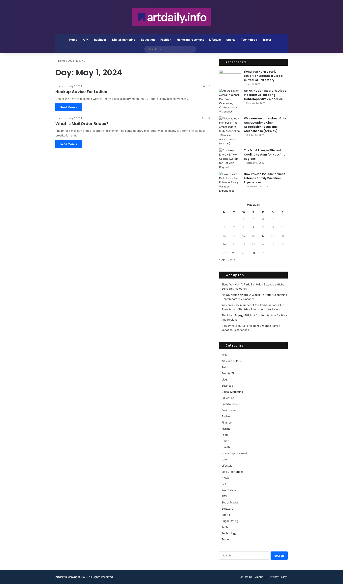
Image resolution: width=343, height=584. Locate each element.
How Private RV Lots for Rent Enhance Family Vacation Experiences (264, 178)
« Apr (222, 259)
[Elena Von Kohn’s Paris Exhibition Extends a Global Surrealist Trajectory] (230, 77)
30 (253, 253)
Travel (267, 39)
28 (233, 253)
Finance (227, 422)
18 (272, 235)
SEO (224, 496)
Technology (249, 39)
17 (263, 235)
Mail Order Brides (232, 471)
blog (224, 379)
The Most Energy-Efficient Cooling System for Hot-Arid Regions (264, 154)
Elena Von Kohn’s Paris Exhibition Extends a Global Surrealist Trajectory (263, 76)
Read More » (68, 107)
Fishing (226, 428)
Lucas (61, 86)
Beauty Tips (229, 373)
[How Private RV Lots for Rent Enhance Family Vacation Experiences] (230, 182)
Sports (230, 39)
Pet (224, 484)
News (225, 477)
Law (224, 459)
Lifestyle (215, 39)
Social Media (230, 502)
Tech (225, 527)
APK (86, 39)
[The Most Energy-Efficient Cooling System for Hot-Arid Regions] (230, 158)
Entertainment (231, 404)
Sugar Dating (230, 521)
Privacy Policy (278, 576)
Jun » (231, 259)
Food (225, 434)
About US (261, 576)
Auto (224, 367)
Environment (230, 410)
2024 (71, 60)
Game (225, 441)
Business (100, 39)
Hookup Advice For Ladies (81, 91)
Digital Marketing (123, 39)
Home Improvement (190, 39)
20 (224, 244)
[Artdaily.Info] (171, 17)
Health (226, 447)
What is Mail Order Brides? (81, 123)
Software (227, 508)
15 (243, 235)
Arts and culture (232, 361)
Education (148, 39)
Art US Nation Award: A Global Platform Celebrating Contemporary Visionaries (265, 95)
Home (73, 39)
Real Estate (229, 490)
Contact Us (245, 576)
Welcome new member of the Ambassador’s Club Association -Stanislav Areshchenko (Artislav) (265, 124)
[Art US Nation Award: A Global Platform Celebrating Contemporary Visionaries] (230, 101)
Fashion (165, 39)
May (78, 60)
